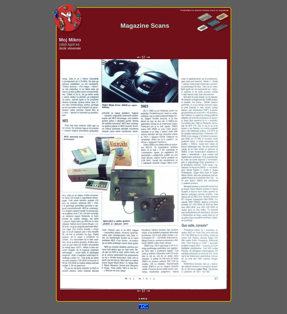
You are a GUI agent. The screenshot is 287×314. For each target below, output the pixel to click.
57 (143, 57)
